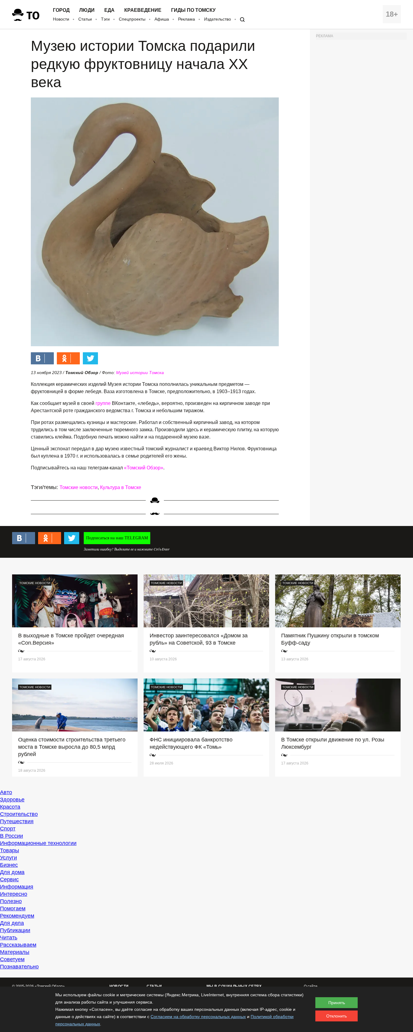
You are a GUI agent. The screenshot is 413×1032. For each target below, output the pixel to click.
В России (11, 836)
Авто (6, 792)
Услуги (8, 858)
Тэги (105, 19)
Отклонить (336, 1016)
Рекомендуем (17, 916)
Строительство (19, 814)
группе (103, 403)
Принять (336, 1002)
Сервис (9, 879)
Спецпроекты (132, 19)
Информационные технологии (38, 843)
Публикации (15, 930)
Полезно (11, 901)
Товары (9, 850)
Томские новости (79, 487)
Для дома (12, 872)
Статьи (85, 19)
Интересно (13, 894)
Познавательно (19, 967)
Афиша (161, 19)
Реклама (186, 19)
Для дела (12, 923)
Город (61, 10)
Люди (87, 10)
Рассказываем (18, 945)
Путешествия (17, 821)
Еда (109, 10)
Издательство (217, 19)
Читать (8, 938)
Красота (10, 807)
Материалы (14, 952)
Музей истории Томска (140, 372)
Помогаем (12, 908)
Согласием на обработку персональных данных (198, 1016)
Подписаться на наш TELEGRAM (117, 538)
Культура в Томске (120, 487)
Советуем (12, 959)
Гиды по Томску (193, 10)
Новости (61, 19)
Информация (16, 887)
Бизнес (9, 865)
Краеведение (142, 10)
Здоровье (12, 800)
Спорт (7, 829)
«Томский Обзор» (143, 467)
